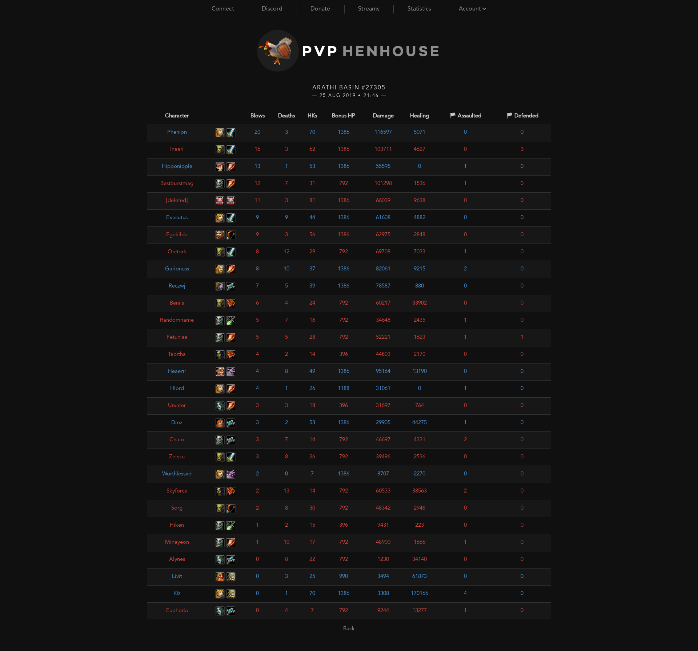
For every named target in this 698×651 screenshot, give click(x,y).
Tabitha (177, 354)
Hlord (177, 388)
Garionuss (177, 269)
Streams (369, 9)
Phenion (177, 132)
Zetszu (177, 457)
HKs (312, 116)
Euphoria (177, 611)
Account (470, 9)
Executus (177, 218)
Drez (176, 423)
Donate (320, 9)
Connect (223, 9)
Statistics (419, 9)
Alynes (177, 559)
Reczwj (177, 286)
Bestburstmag (176, 183)
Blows (257, 116)
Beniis (177, 303)
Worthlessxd (177, 474)
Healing (419, 116)
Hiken (177, 525)
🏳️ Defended (522, 116)
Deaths (286, 116)
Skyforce (177, 491)
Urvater (177, 406)
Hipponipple (177, 166)
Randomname (177, 320)
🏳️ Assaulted (465, 116)
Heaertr (177, 371)
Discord (272, 9)
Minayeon (177, 542)
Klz (177, 593)
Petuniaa (177, 337)
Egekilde (177, 235)
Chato (176, 440)
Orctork (177, 252)
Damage (383, 116)
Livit (177, 576)
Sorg (176, 508)
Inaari (177, 149)
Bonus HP (343, 116)
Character (177, 116)
